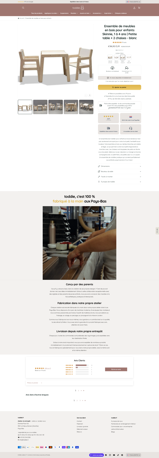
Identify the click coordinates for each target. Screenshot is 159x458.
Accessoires (97, 13)
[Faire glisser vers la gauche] (85, 95)
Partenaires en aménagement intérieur (123, 424)
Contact (79, 421)
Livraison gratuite (82, 426)
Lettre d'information (117, 429)
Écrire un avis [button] (116, 369)
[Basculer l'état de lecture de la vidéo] (79, 243)
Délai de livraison (82, 429)
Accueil (22, 18)
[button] (23, 7)
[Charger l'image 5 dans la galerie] (86, 107)
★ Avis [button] (157, 231)
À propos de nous (116, 421)
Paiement (80, 424)
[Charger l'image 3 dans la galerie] (55, 107)
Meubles (73, 13)
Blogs (113, 432)
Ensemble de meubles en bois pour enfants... (38, 18)
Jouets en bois (84, 13)
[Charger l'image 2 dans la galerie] (40, 107)
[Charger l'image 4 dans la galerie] (71, 107)
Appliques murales (51, 13)
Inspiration (107, 13)
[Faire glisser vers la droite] (89, 95)
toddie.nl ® (24, 455)
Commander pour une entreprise (121, 426)
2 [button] (78, 390)
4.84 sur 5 (48, 368)
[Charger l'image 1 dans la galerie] (25, 107)
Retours (79, 432)
